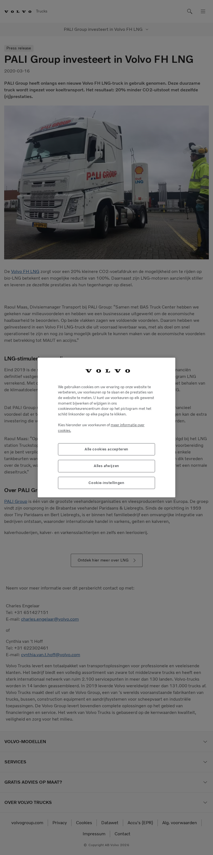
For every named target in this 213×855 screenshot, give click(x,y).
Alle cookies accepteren (106, 449)
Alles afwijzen (106, 466)
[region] (106, 427)
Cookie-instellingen (106, 483)
